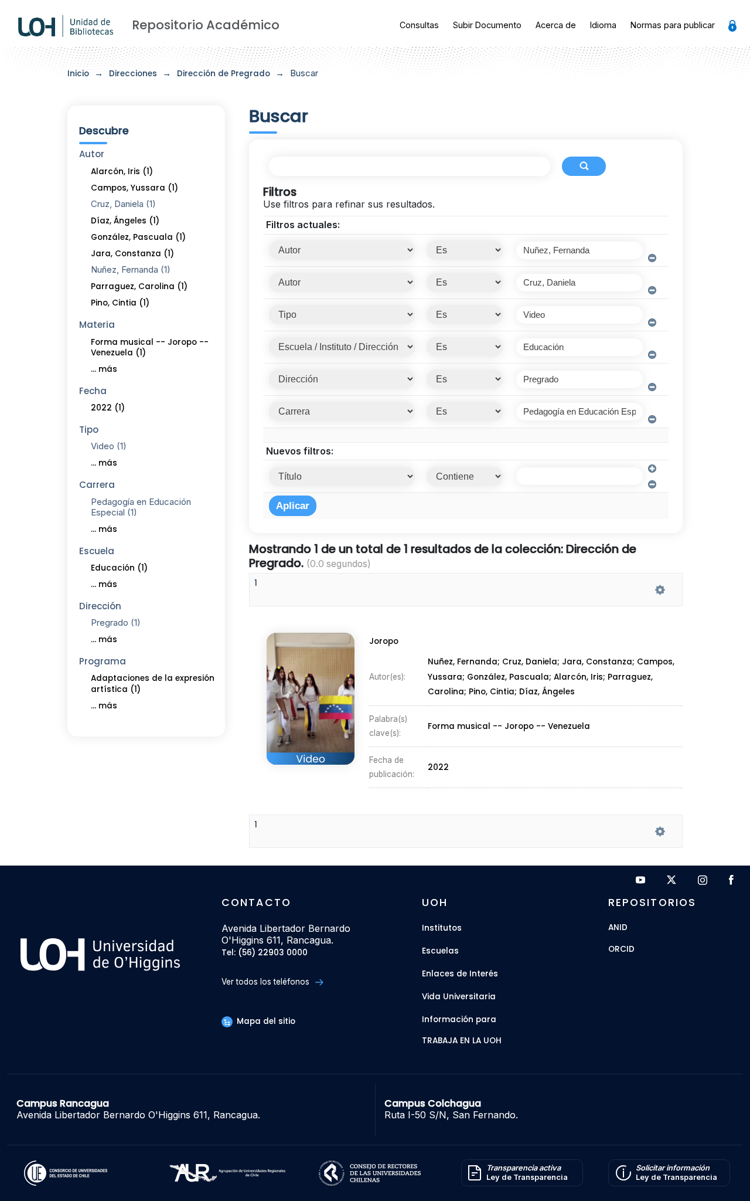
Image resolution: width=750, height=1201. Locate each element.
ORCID (621, 950)
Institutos (442, 928)
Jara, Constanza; (599, 662)
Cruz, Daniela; (532, 662)
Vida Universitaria (459, 996)
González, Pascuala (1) (138, 237)
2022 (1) (108, 407)
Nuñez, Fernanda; (465, 662)
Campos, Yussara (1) (134, 188)
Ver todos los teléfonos (266, 981)
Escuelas (440, 950)
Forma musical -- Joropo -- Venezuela (509, 726)
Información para (459, 1019)
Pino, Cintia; (494, 692)
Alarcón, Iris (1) (122, 171)
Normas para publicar (672, 25)
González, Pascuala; (510, 677)
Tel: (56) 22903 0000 (264, 953)
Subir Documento (487, 25)
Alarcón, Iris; (581, 677)
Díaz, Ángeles (547, 692)
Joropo (383, 641)
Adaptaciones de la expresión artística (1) (152, 684)
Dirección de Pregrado (223, 73)
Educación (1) (119, 568)
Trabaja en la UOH (462, 1041)
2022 (438, 767)
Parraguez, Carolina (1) (139, 286)
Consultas (419, 25)
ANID (618, 928)
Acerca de (556, 25)
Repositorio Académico (205, 24)
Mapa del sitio (264, 1021)
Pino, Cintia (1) (120, 302)
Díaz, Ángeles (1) (125, 220)
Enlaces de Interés (460, 973)
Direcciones (133, 73)
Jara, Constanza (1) (132, 253)
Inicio (78, 73)
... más (104, 369)
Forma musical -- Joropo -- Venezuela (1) (150, 348)
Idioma (603, 25)
